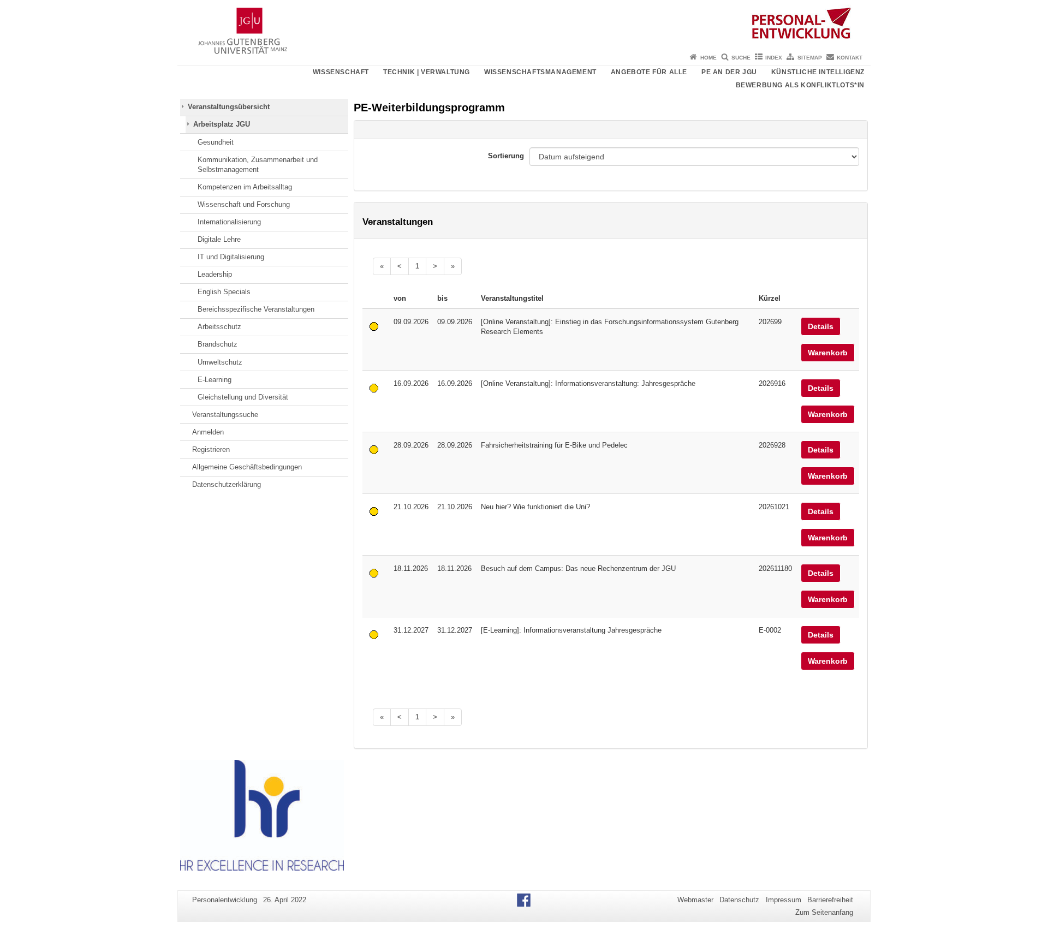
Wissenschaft (341, 72)
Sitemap (809, 58)
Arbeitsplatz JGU (221, 124)
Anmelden (208, 432)
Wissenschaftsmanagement (540, 72)
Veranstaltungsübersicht (229, 107)
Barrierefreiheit (830, 900)
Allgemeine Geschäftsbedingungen (247, 467)
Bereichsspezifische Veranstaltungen (256, 309)
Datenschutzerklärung (226, 484)
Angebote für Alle (649, 72)
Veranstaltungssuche (225, 414)
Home (708, 58)
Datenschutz (739, 900)
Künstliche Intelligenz (818, 72)
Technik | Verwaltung (426, 72)
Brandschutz (217, 344)
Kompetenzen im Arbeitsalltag (245, 187)
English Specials (224, 292)
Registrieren (211, 449)
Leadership (215, 274)
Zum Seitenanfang (824, 912)
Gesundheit (216, 142)
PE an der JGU (729, 72)
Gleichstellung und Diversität (243, 397)
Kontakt (849, 58)
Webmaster (695, 900)
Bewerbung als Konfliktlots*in (800, 85)
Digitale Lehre (219, 239)
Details (820, 326)
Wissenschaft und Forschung (244, 204)
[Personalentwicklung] (524, 24)
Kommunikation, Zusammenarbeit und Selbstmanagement (258, 165)
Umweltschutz (220, 362)
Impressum (783, 900)
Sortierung (506, 156)
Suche (741, 58)
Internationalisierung (229, 222)
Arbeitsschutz (219, 327)
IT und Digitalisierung (231, 257)
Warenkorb (828, 352)
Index (773, 58)
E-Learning (214, 380)
